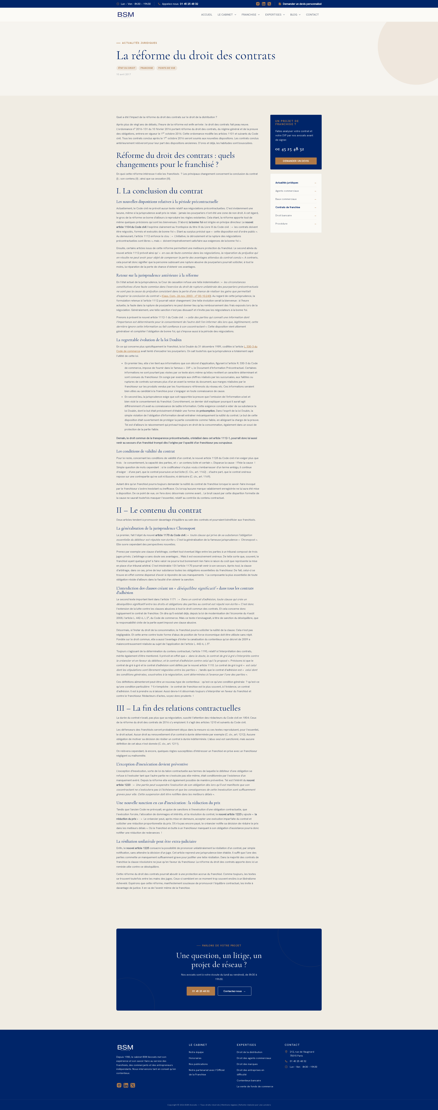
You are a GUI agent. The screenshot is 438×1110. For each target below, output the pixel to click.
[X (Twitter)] (133, 1085)
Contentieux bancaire (249, 1080)
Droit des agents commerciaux (254, 1058)
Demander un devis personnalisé (302, 4)
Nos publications (198, 1064)
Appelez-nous (180, 4)
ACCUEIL (206, 14)
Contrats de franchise (287, 207)
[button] (234, 15)
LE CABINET (225, 14)
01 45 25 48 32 (289, 149)
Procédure (281, 223)
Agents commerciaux (287, 190)
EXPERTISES (273, 14)
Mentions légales (229, 1105)
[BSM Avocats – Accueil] (147, 1047)
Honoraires (195, 1058)
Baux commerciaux (286, 199)
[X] (269, 4)
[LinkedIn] (264, 4)
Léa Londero (265, 1105)
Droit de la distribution (249, 1052)
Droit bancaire (283, 215)
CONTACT (312, 14)
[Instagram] (258, 4)
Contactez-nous (234, 991)
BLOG (293, 14)
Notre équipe (196, 1052)
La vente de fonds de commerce (255, 1086)
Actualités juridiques (286, 182)
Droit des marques (247, 1064)
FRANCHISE (249, 14)
